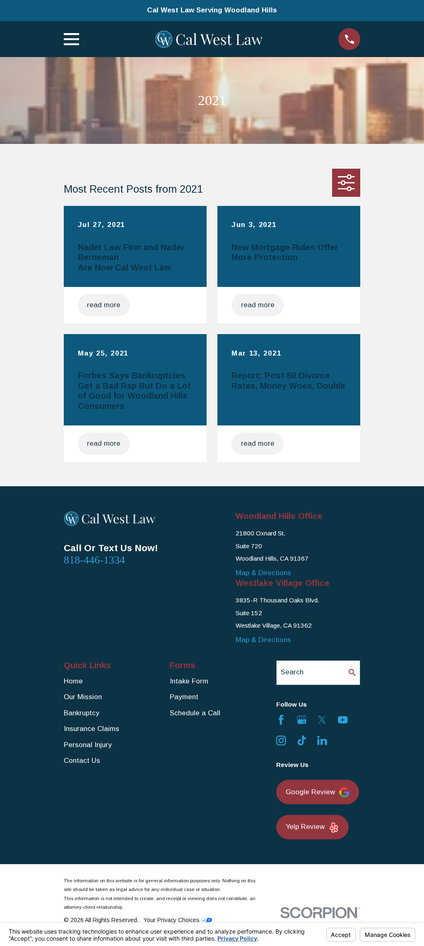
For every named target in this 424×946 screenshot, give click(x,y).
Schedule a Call (195, 713)
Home (73, 681)
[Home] (209, 39)
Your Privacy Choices (172, 920)
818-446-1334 (94, 560)
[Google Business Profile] (302, 720)
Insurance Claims (91, 729)
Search (292, 672)
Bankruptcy (81, 713)
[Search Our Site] (352, 672)
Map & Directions (263, 573)
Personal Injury (88, 745)
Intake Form (189, 681)
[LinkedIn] (322, 740)
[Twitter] (322, 720)
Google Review (310, 792)
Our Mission (83, 697)
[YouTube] (343, 720)
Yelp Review (305, 827)
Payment (184, 697)
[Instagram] (281, 740)
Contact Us (82, 760)
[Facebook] (281, 720)
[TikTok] (302, 740)
